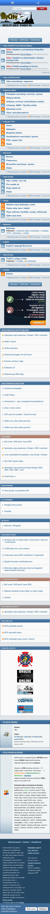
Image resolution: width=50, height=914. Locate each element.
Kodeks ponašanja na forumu (25, 66)
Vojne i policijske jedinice (17, 113)
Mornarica (7, 153)
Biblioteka (7, 225)
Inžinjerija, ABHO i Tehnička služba (21, 105)
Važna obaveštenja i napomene (19, 81)
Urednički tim (36, 842)
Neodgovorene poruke (13, 505)
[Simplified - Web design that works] (37, 872)
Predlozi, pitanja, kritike (16, 259)
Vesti (29, 850)
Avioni (9, 125)
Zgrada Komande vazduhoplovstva (18, 562)
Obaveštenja (8, 255)
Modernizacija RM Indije (14, 374)
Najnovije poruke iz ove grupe (17, 85)
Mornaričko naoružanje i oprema (20, 164)
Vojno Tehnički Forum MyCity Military (17, 46)
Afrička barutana (11, 348)
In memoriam (31, 261)
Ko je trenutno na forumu (13, 752)
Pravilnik (7, 511)
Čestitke (20, 261)
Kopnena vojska (9, 90)
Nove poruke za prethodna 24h (16, 491)
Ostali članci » (10, 476)
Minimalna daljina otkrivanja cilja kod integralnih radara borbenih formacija (23, 569)
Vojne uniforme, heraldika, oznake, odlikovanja (26, 212)
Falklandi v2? (9, 368)
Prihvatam (31, 909)
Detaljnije (27, 775)
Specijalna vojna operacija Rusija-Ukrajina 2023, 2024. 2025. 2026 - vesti (23, 469)
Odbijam (43, 909)
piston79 (17, 739)
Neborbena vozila (13, 109)
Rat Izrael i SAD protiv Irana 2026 (17, 442)
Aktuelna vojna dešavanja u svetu (20, 205)
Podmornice (11, 160)
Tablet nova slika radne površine (17, 421)
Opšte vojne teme (13, 216)
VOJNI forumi (35, 40)
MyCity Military (25, 54)
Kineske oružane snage (13, 361)
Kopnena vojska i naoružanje (28, 231)
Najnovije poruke (14, 842)
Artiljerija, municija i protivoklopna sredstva (25, 102)
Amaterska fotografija (13, 388)
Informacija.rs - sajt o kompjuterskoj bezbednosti (23, 401)
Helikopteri (11, 129)
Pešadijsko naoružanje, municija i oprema (24, 94)
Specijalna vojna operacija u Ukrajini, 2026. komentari (25, 335)
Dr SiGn (17, 737)
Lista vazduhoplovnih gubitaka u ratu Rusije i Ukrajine (25, 455)
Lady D (26, 737)
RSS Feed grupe (35, 85)
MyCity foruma (7, 900)
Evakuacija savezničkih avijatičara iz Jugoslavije (24, 555)
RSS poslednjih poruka (13, 626)
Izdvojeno (6, 436)
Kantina (6, 270)
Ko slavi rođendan (10, 722)
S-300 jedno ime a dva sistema (16, 549)
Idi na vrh (46, 72)
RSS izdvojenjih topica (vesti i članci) (19, 639)
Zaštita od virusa (33, 853)
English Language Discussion (19, 246)
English (6, 242)
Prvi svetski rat (12, 184)
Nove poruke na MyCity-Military (15, 330)
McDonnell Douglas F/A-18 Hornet (18, 355)
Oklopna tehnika (13, 98)
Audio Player (9, 395)
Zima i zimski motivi (12, 408)
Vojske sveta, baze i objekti (18, 208)
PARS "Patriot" (10, 342)
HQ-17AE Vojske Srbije (13, 461)
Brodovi (9, 157)
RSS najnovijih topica (13, 632)
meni (12, 3)
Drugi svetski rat (13, 188)
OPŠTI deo (24, 40)
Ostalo (9, 144)
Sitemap (26, 842)
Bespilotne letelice (14, 133)
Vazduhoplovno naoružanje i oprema (22, 137)
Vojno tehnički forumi (11, 78)
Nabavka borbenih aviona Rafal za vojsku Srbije (23, 591)
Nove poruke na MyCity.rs (13, 383)
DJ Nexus (35, 737)
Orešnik (7, 597)
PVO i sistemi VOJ (14, 140)
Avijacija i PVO (9, 122)
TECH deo (13, 40)
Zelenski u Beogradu (12, 526)
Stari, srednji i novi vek (16, 181)
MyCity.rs (35, 850)
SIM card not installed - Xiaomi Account (20, 414)
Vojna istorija (8, 177)
